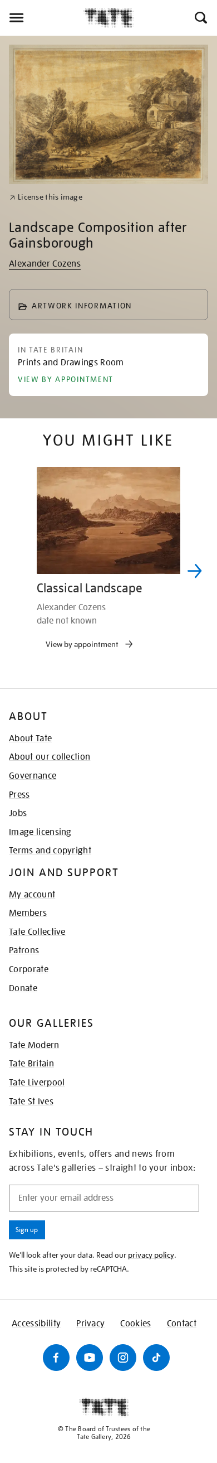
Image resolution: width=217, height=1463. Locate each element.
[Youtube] (89, 1357)
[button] (200, 18)
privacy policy (151, 1255)
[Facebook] (56, 1357)
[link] (46, 197)
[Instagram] (123, 1357)
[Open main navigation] (41, 18)
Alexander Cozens (45, 263)
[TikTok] (156, 1357)
